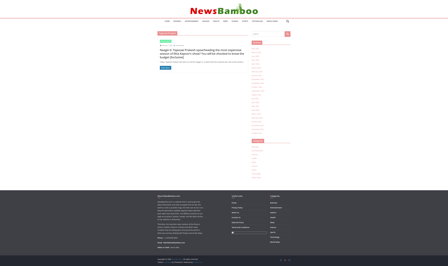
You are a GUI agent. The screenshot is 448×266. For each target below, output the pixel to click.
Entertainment (191, 21)
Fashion (205, 21)
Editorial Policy (238, 222)
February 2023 (257, 72)
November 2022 (258, 83)
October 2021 (257, 133)
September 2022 (258, 91)
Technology (257, 21)
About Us (235, 212)
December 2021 (258, 125)
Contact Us (236, 217)
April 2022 (256, 110)
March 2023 (256, 68)
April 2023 (256, 64)
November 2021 (258, 129)
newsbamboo (179, 45)
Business (177, 21)
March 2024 (256, 52)
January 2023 (257, 75)
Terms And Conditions (240, 227)
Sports (245, 21)
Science (235, 21)
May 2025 (255, 48)
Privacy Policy (237, 208)
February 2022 (257, 118)
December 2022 (258, 79)
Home (167, 21)
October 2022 (257, 87)
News (225, 21)
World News (272, 21)
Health (216, 21)
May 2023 (255, 60)
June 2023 (255, 56)
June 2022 (255, 102)
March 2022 (256, 114)
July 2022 (255, 98)
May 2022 (255, 106)
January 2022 (257, 122)
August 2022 (256, 95)
